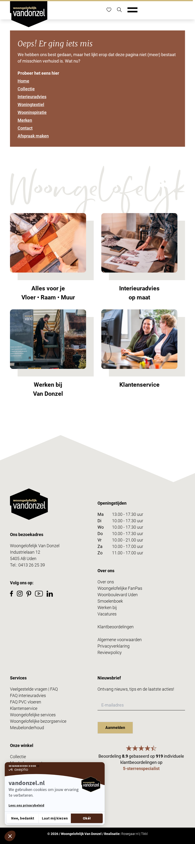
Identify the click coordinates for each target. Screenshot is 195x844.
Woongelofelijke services (33, 714)
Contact (25, 128)
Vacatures (107, 613)
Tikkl (144, 834)
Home (23, 80)
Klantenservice (23, 708)
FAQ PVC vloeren (25, 701)
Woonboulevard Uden (118, 594)
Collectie (26, 88)
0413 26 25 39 (31, 564)
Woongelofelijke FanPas (120, 588)
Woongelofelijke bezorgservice (38, 721)
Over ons (106, 581)
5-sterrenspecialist (141, 768)
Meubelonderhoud (27, 727)
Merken (25, 120)
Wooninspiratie (32, 112)
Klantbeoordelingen (116, 626)
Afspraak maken (33, 135)
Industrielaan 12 (25, 552)
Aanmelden (115, 727)
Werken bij (107, 607)
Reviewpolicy (110, 652)
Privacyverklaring (114, 646)
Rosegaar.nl (130, 834)
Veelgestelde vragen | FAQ (34, 689)
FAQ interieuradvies (28, 695)
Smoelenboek (110, 601)
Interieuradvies (32, 96)
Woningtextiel (31, 104)
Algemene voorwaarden (120, 639)
